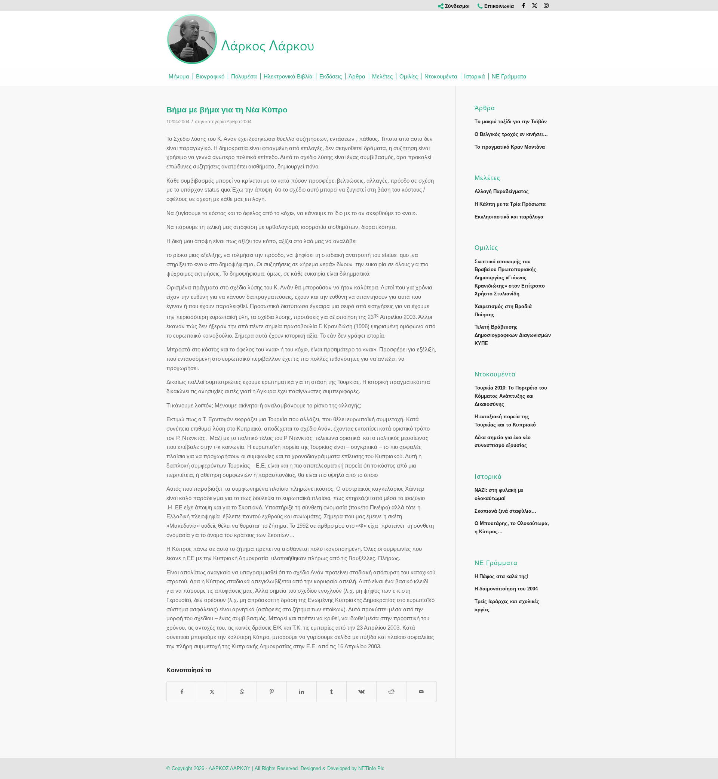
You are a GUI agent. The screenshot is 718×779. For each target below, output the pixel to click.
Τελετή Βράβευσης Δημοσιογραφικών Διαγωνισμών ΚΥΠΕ (513, 335)
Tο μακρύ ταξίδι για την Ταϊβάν (511, 121)
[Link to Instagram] (546, 5)
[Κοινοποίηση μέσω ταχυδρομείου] (421, 692)
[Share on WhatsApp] (242, 692)
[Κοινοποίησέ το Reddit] (391, 692)
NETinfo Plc (371, 768)
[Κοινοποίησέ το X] (212, 692)
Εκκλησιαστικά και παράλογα (509, 217)
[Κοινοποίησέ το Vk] (361, 692)
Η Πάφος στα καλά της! (501, 576)
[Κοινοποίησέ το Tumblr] (331, 692)
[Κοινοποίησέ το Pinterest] (271, 692)
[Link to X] (534, 5)
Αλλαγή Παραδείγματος (502, 191)
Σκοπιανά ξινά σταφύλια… (505, 511)
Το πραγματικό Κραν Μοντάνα (510, 147)
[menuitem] (454, 6)
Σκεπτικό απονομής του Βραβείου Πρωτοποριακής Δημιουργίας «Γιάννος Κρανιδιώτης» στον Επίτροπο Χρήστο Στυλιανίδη (510, 278)
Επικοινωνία (498, 6)
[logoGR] (241, 39)
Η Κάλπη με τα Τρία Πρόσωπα (510, 204)
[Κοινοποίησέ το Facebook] (182, 692)
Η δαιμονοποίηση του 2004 (506, 589)
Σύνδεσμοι (457, 6)
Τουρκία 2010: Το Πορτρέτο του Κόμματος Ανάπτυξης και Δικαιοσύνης (511, 396)
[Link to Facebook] (523, 5)
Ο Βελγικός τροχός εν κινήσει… (511, 134)
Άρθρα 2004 (239, 121)
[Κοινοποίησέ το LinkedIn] (301, 692)
